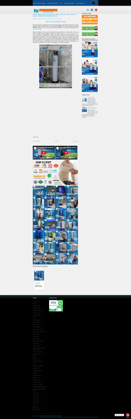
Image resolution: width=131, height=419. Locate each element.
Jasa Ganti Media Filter (37, 351)
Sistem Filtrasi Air (36, 397)
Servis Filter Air (36, 395)
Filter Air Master (36, 334)
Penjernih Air (55, 18)
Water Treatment (36, 409)
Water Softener (36, 407)
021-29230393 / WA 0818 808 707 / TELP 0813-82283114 (87, 417)
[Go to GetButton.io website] (128, 417)
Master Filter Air (36, 358)
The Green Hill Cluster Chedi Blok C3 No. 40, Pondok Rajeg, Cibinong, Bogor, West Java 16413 (58, 417)
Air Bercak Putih (36, 301)
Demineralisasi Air (36, 315)
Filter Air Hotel (35, 324)
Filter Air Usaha (36, 343)
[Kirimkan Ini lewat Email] (33, 137)
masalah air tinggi (37, 29)
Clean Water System (37, 312)
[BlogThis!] (34, 137)
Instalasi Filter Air (36, 345)
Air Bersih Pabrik (36, 308)
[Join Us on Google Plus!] (96, 9)
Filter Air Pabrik (36, 336)
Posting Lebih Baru (37, 141)
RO (61, 3)
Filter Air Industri (90, 97)
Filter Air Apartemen (37, 320)
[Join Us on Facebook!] (92, 9)
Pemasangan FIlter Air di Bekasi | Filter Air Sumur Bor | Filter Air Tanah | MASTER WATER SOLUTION (54, 15)
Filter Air (44, 18)
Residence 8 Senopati (37, 382)
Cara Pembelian (80, 3)
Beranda (56, 141)
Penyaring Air (59, 18)
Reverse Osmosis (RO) (37, 384)
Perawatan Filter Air (36, 380)
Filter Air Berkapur (36, 322)
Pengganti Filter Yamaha (37, 365)
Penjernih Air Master (37, 375)
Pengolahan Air (36, 368)
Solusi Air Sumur (36, 400)
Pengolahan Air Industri (37, 370)
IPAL (64, 33)
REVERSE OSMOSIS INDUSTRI (39, 387)
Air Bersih (35, 303)
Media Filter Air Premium (38, 361)
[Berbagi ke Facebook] (37, 137)
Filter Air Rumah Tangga (39, 3)
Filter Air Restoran (36, 338)
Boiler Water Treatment (37, 310)
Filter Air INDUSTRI (52, 3)
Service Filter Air (36, 393)
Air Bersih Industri (36, 305)
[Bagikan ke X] (36, 137)
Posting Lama (75, 141)
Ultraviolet (35, 404)
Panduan (34, 363)
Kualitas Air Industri (36, 354)
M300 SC (34, 356)
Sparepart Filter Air (36, 402)
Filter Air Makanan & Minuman (39, 331)
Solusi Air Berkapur (69, 3)
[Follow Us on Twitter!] (88, 9)
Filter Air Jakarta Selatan (38, 329)
